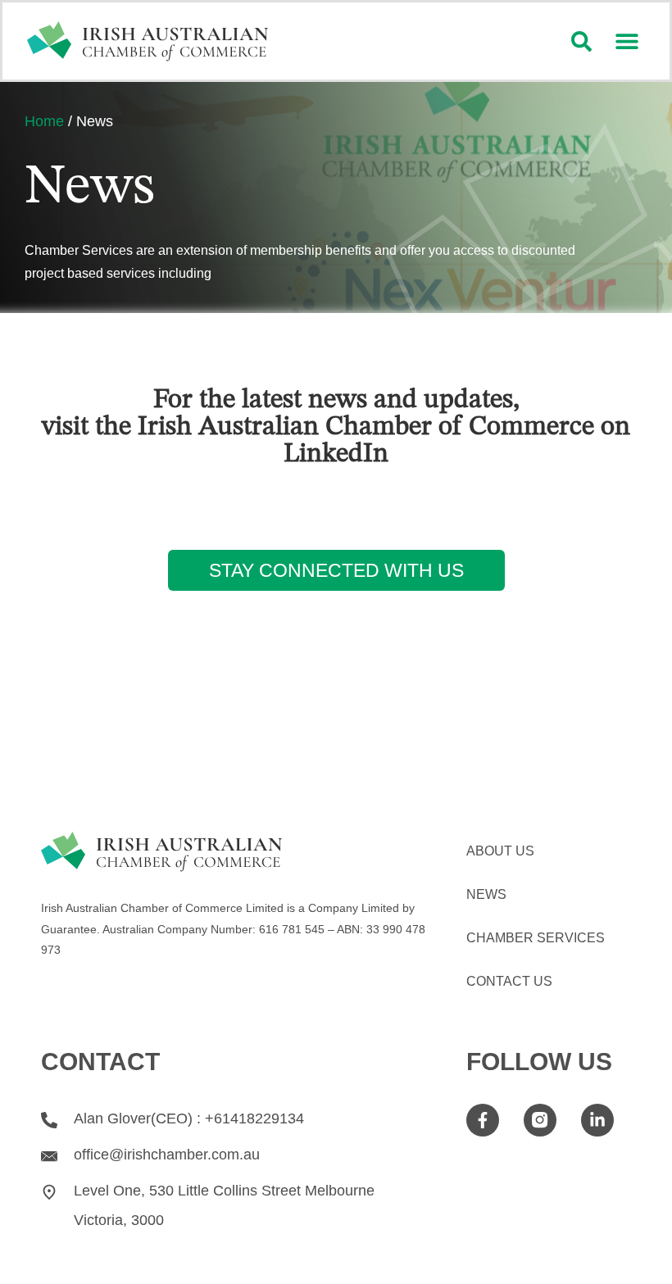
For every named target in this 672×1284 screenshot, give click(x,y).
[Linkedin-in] (597, 1120)
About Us (500, 851)
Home (44, 121)
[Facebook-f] (482, 1120)
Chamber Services (535, 938)
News (486, 894)
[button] (626, 41)
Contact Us (509, 981)
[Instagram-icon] (540, 1120)
